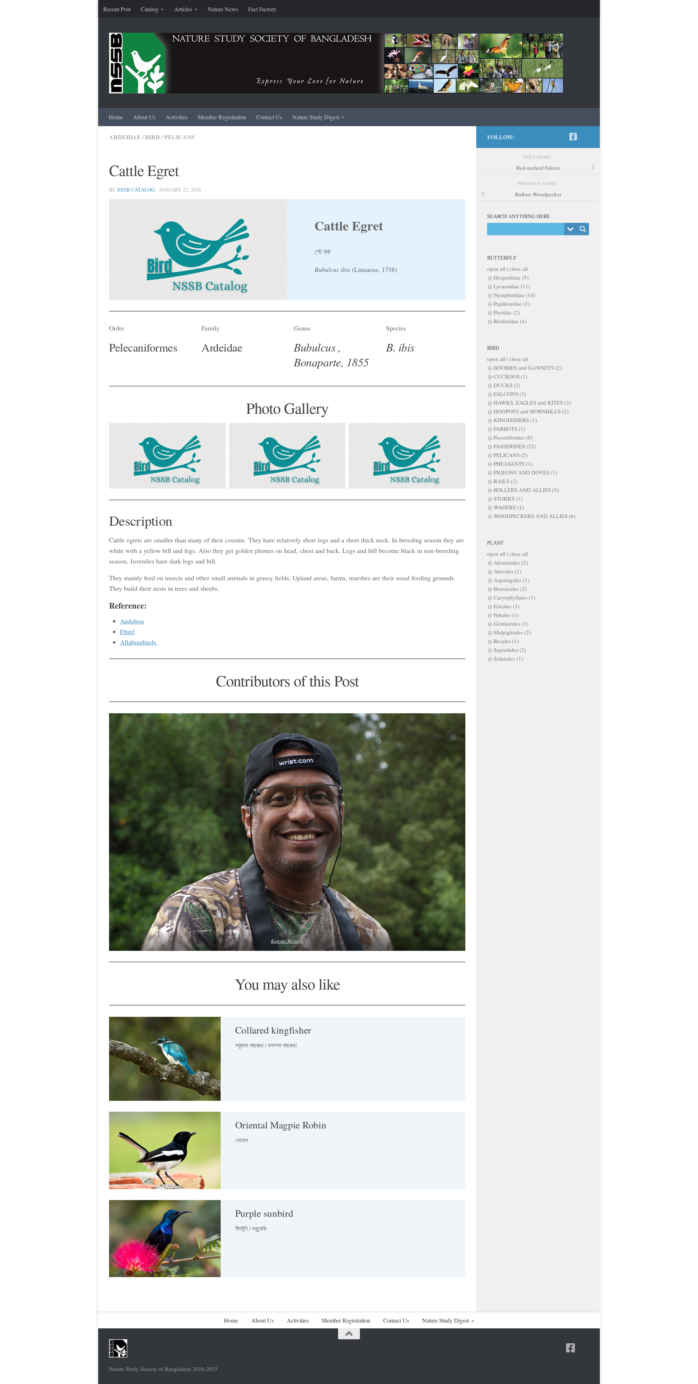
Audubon (132, 621)
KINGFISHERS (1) (515, 420)
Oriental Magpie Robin (280, 1124)
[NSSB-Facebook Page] (573, 136)
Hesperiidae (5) (511, 277)
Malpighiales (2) (512, 632)
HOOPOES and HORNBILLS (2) (531, 411)
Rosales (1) (506, 641)
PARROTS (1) (509, 428)
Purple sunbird (264, 1213)
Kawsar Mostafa (287, 941)
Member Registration (222, 117)
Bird (152, 137)
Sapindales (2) (510, 649)
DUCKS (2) (507, 385)
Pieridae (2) (507, 312)
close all (518, 268)
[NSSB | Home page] (336, 63)
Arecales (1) (507, 571)
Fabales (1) (506, 614)
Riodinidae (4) (510, 321)
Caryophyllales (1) (514, 597)
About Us (144, 117)
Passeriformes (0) (513, 437)
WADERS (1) (509, 507)
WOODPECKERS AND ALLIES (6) (534, 515)
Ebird (127, 631)
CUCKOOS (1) (510, 376)
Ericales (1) (507, 606)
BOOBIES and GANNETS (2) (528, 367)
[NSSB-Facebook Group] (584, 137)
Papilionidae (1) (512, 303)
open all (496, 268)
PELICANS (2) (510, 454)
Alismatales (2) (511, 562)
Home (116, 117)
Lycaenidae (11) (512, 286)
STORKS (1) (508, 498)
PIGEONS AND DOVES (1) (525, 472)
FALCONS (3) (510, 393)
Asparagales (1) (511, 579)
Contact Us (269, 117)
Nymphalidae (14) (514, 294)
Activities (177, 117)
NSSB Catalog (136, 189)
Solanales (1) (508, 658)
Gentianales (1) (511, 623)
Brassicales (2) (510, 588)
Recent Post (117, 9)
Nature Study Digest (315, 117)
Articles (183, 9)
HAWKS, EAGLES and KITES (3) (532, 402)
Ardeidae (125, 137)
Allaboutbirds (139, 642)
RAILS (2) (505, 481)
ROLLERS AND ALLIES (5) (526, 489)
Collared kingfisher (273, 1029)
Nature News (223, 9)
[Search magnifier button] (583, 229)
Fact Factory (262, 9)
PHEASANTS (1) (513, 463)
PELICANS (179, 137)
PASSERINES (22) (515, 446)
